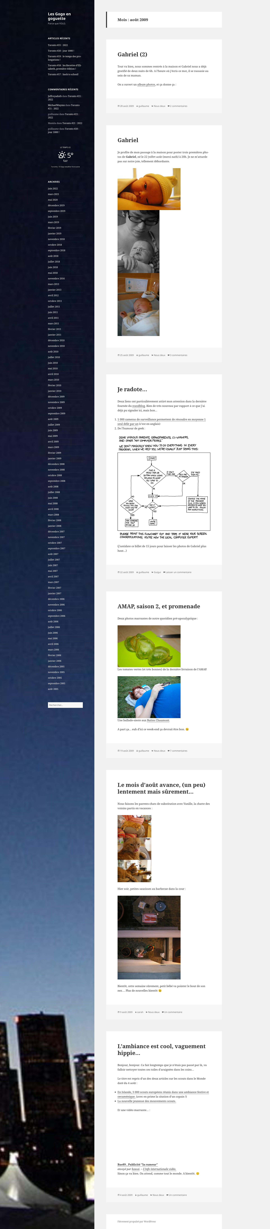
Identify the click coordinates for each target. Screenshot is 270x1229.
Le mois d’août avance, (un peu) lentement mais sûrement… (161, 788)
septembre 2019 (56, 211)
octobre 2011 (55, 301)
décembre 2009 (56, 396)
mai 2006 (53, 638)
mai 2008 (53, 503)
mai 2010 (53, 368)
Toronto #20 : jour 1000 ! (61, 50)
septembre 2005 (56, 683)
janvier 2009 (54, 458)
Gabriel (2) (132, 54)
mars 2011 (53, 323)
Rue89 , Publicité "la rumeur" (138, 1164)
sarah (140, 1012)
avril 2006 (53, 644)
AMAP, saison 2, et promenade (159, 606)
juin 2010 (53, 362)
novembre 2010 (56, 346)
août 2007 (53, 554)
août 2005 (53, 689)
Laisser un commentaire (178, 572)
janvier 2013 (54, 289)
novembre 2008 (56, 469)
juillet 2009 (54, 424)
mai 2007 (53, 570)
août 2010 (53, 351)
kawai (136, 1169)
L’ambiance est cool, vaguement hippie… (162, 1049)
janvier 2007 (54, 593)
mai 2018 (53, 272)
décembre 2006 (56, 599)
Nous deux (159, 106)
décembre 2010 (56, 340)
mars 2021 (53, 194)
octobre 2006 (55, 610)
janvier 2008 (54, 525)
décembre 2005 (56, 666)
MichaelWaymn (56, 105)
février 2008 (54, 520)
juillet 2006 (54, 627)
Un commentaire (173, 1012)
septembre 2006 (56, 615)
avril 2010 (53, 374)
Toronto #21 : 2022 (58, 45)
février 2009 (54, 452)
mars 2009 (53, 447)
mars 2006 (53, 649)
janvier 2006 (54, 660)
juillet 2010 (54, 357)
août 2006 (53, 621)
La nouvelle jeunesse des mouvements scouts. (147, 1101)
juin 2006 (53, 632)
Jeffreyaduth (55, 96)
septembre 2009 (56, 413)
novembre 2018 (56, 239)
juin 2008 (53, 497)
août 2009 (53, 419)
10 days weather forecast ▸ (65, 167)
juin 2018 (53, 267)
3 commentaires (178, 355)
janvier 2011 (54, 334)
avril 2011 (53, 317)
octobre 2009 (55, 407)
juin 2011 (53, 312)
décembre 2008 (56, 464)
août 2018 (53, 256)
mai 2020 (53, 199)
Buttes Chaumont (158, 720)
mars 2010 (53, 379)
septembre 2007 (56, 548)
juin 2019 (53, 216)
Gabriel (128, 140)
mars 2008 (53, 514)
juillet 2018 (54, 261)
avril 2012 (53, 295)
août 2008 (53, 486)
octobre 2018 (55, 244)
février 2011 (54, 329)
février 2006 (54, 655)
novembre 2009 (56, 402)
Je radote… (132, 389)
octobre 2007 (55, 542)
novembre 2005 (56, 672)
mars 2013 (53, 284)
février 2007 (54, 587)
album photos (146, 84)
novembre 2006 (56, 604)
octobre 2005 (55, 677)
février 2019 (54, 227)
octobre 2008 (55, 475)
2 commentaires (178, 106)
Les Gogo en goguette (59, 16)
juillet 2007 (54, 559)
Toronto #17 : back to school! (63, 74)
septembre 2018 (56, 250)
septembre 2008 (56, 480)
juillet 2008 (54, 492)
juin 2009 (53, 430)
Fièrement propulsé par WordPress (137, 1221)
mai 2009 (53, 436)
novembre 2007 (56, 537)
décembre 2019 (56, 205)
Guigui (157, 572)
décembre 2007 (56, 531)
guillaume (144, 106)
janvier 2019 (54, 233)
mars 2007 (53, 582)
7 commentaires (178, 750)
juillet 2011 (54, 306)
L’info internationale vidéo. (159, 1169)
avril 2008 (53, 509)
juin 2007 (53, 565)
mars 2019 (53, 222)
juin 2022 (53, 188)
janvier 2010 (54, 391)
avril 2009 (53, 441)
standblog (138, 406)
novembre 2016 (56, 278)
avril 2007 (53, 576)
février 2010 (54, 385)
